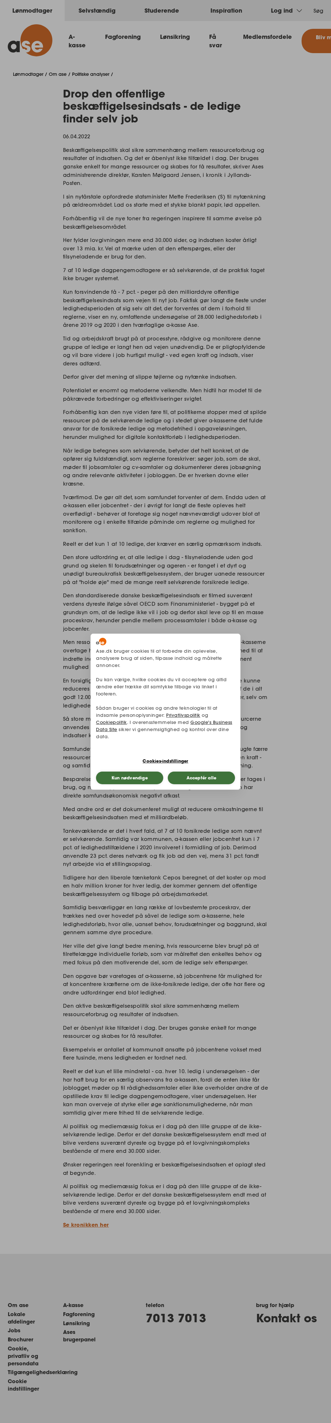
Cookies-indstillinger (165, 761)
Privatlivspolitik (183, 715)
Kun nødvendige (130, 778)
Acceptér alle (202, 778)
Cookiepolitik (111, 722)
